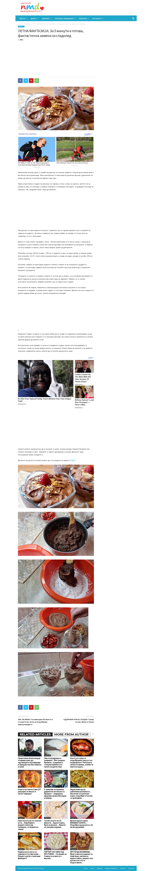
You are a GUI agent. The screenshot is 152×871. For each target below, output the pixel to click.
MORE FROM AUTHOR (71, 734)
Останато (96, 18)
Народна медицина (64, 18)
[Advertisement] (56, 59)
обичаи (21, 787)
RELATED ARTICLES (35, 734)
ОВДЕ (73, 460)
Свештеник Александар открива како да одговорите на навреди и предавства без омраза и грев (29, 762)
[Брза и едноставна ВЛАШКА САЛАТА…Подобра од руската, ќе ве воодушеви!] (82, 810)
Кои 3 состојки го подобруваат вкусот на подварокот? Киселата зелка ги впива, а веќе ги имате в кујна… (81, 762)
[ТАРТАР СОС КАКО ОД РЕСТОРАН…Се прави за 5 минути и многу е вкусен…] (56, 841)
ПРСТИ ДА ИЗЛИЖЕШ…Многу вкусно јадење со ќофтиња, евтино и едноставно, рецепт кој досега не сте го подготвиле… (81, 857)
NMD (21, 40)
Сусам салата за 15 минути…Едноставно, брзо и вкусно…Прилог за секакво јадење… (55, 823)
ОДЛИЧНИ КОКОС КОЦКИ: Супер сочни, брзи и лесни (78, 720)
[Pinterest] (31, 80)
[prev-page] (90, 734)
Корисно (47, 755)
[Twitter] (25, 80)
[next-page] (93, 734)
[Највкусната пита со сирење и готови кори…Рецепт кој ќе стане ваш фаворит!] (30, 841)
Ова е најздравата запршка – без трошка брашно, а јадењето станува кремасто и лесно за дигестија (54, 762)
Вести (22, 18)
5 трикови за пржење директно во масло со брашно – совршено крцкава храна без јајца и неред (55, 793)
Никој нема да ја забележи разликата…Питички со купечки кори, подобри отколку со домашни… (81, 793)
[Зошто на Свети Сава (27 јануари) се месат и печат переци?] (30, 779)
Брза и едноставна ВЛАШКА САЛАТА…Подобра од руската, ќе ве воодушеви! (81, 823)
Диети (33, 18)
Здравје (45, 18)
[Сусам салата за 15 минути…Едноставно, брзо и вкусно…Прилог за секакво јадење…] (56, 810)
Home (20, 24)
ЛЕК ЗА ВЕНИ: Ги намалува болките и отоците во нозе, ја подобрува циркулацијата (35, 722)
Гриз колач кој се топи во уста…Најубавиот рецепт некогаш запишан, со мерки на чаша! (29, 825)
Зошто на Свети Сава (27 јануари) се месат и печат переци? (29, 791)
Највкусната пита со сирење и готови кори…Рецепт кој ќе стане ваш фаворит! (29, 855)
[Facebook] (20, 80)
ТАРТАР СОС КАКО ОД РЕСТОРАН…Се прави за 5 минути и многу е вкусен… (55, 855)
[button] (133, 18)
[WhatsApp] (36, 80)
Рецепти (83, 18)
